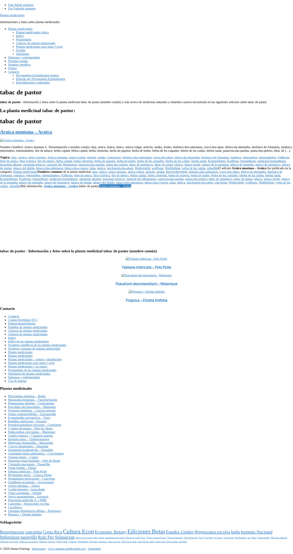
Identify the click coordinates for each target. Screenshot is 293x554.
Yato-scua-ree (114, 542)
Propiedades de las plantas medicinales (32, 370)
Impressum (39, 548)
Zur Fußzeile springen (22, 8)
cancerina (33, 532)
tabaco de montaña (242, 164)
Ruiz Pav (46, 537)
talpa (92, 168)
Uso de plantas (17, 381)
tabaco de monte (81, 182)
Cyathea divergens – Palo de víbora (30, 428)
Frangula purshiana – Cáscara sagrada (32, 410)
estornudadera (267, 157)
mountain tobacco (34, 164)
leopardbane (248, 161)
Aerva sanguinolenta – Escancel (28, 496)
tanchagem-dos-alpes (120, 168)
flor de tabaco (46, 161)
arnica (103, 171)
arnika (102, 157)
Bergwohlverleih (176, 171)
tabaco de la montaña (215, 164)
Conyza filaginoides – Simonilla (28, 446)
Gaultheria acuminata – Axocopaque (31, 482)
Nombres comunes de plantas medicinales (34, 348)
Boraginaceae (12, 532)
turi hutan (218, 538)
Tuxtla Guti (228, 538)
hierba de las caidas (251, 175)
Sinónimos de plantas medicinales (29, 373)
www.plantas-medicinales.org (66, 548)
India (235, 532)
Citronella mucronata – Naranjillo (29, 464)
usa (248, 538)
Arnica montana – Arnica (26, 131)
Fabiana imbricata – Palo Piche (146, 267)
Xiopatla (93, 542)
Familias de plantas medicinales (27, 327)
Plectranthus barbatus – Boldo (27, 396)
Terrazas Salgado (175, 538)
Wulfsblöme (172, 168)
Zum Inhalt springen (20, 5)
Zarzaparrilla (172, 542)
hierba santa (198, 161)
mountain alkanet (11, 164)
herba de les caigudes (150, 161)
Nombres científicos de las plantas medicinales (37, 345)
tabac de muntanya (141, 164)
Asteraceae (114, 157)
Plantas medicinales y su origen (27, 366)
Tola (201, 538)
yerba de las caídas (193, 168)
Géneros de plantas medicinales (27, 330)
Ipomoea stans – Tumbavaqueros (28, 439)
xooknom (102, 542)
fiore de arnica (9, 161)
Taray (143, 538)
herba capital (64, 161)
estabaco (235, 157)
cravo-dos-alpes (163, 157)
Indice (12, 338)
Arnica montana (57, 157)
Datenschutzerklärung (21, 323)
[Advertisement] (119, 217)
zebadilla (212, 168)
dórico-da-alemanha (187, 157)
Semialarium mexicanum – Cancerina (31, 478)
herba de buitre (126, 161)
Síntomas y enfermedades (24, 377)
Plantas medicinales (12, 15)
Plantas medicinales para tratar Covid (31, 363)
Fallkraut (283, 157)
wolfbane (157, 168)
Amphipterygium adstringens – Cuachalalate (36, 453)
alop (14, 157)
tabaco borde (192, 164)
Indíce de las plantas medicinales (28, 341)
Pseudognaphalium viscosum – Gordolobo (34, 425)
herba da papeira (104, 161)
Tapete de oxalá (133, 538)
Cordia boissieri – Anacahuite (26, 489)
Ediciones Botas (146, 531)
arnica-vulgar (77, 157)
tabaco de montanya (267, 164)
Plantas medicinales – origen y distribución (35, 359)
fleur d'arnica (28, 161)
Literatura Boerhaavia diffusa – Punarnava (34, 511)
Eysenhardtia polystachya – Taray (29, 417)
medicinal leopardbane (271, 161)
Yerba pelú (160, 542)
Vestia (254, 538)
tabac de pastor (163, 164)
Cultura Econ (78, 531)
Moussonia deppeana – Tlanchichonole (32, 399)
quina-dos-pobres (117, 164)
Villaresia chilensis (278, 538)
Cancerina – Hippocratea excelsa (28, 503)
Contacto (13, 316)
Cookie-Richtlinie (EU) (22, 320)
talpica (101, 168)
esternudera (250, 157)
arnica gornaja (37, 157)
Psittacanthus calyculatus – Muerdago (31, 432)
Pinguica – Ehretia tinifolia (146, 300)
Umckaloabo (241, 538)
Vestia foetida (263, 538)
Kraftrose (233, 161)
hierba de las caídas (177, 161)
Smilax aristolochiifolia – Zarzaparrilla (32, 414)
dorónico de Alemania (215, 157)
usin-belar (221, 182)
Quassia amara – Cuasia (23, 457)
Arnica (22, 157)
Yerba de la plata (129, 542)
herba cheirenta (83, 161)
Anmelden (94, 548)
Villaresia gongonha (9, 542)
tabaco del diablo (23, 168)
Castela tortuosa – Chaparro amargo (30, 435)
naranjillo (28, 537)
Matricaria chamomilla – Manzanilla (30, 442)
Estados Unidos (180, 532)
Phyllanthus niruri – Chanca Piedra (30, 475)
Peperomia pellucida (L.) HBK (27, 500)
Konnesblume (216, 161)
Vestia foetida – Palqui (22, 468)
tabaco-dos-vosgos (76, 168)
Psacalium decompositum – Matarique (146, 283)
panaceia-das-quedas (91, 164)
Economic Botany (111, 532)
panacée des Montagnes (62, 164)
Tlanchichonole (191, 538)
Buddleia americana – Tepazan (27, 421)
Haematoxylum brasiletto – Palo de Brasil (34, 460)
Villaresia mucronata (28, 542)
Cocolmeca (15, 507)
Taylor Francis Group (156, 538)
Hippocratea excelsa (212, 532)
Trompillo (208, 538)
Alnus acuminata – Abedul (24, 493)
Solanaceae (65, 537)
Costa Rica (52, 532)
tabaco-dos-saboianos (49, 168)
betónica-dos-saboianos (137, 157)
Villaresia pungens (47, 542)
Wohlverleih (142, 168)
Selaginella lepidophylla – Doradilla (30, 450)
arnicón (91, 157)
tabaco (179, 164)
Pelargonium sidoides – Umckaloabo (31, 403)
